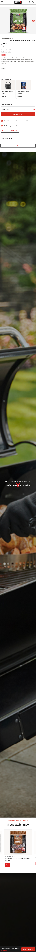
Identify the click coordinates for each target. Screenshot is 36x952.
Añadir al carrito (27, 949)
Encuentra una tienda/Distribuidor (10, 131)
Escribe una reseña (6, 52)
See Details (18, 146)
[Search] (30, 2)
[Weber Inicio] (18, 2)
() (20, 126)
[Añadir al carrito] (7, 865)
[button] (18, 68)
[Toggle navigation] (2, 2)
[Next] (33, 20)
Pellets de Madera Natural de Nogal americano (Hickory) (17, 858)
